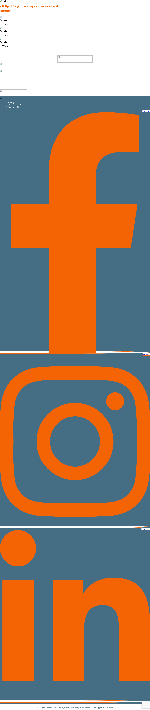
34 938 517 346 (31, 21)
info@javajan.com (26, 32)
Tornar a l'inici (5, 11)
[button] (75, 98)
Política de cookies (13, 107)
